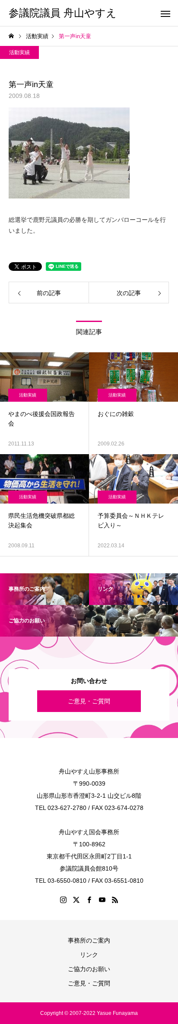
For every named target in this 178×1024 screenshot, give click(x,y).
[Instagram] (63, 899)
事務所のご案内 (89, 940)
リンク (89, 954)
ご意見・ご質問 (89, 701)
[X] (76, 899)
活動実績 (19, 52)
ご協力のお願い (89, 968)
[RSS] (115, 899)
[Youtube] (102, 899)
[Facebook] (89, 899)
